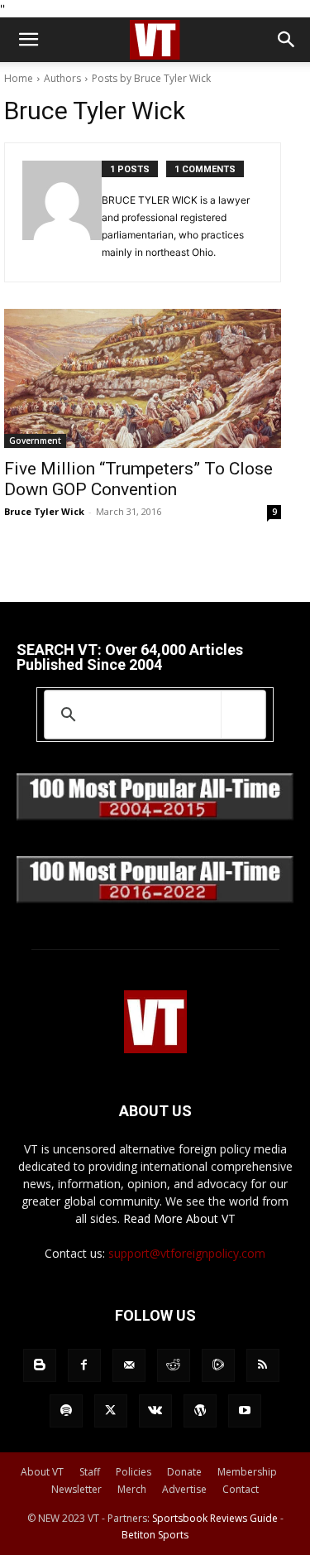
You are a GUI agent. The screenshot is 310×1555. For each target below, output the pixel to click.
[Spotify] (66, 1410)
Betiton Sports (155, 1535)
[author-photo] (62, 212)
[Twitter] (110, 1410)
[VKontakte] (155, 1410)
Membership (247, 1472)
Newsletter (76, 1489)
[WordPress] (200, 1410)
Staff (89, 1472)
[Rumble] (218, 1365)
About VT (42, 1472)
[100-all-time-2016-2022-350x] (155, 899)
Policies (133, 1472)
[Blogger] (39, 1365)
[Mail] (128, 1365)
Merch (131, 1489)
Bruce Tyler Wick (44, 511)
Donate (184, 1472)
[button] (28, 39)
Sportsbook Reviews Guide (215, 1518)
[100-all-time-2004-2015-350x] (155, 816)
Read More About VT (179, 1218)
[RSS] (262, 1365)
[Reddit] (173, 1365)
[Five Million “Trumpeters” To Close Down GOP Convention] (142, 378)
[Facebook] (84, 1365)
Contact (240, 1489)
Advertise (184, 1489)
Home (18, 78)
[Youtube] (244, 1410)
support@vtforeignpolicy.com (186, 1253)
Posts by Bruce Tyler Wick (151, 78)
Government (35, 440)
